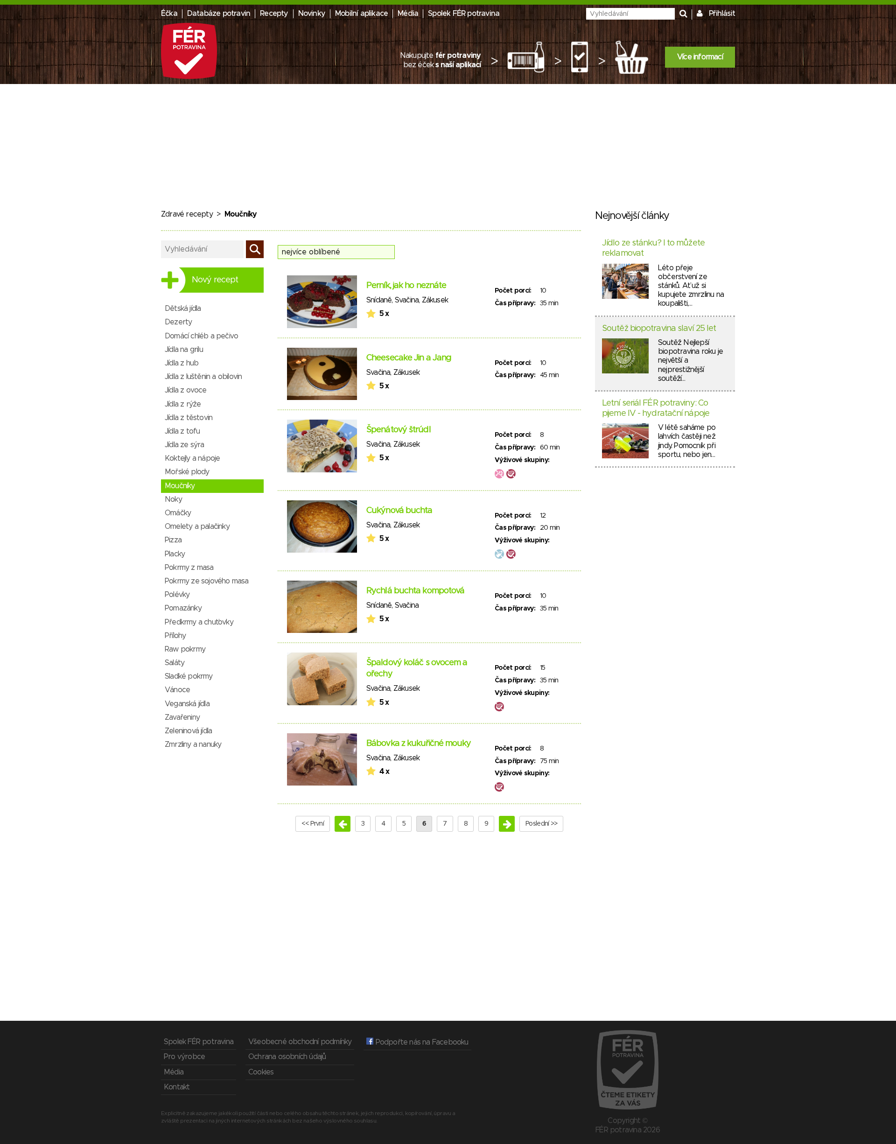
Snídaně (379, 300)
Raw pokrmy (185, 649)
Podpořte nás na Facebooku (420, 1042)
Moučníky (180, 486)
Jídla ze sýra (184, 445)
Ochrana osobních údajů (287, 1056)
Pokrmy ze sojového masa (207, 581)
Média (408, 13)
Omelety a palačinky (197, 526)
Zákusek (435, 300)
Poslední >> (541, 824)
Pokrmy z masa (189, 567)
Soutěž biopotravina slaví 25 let (659, 328)
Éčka (169, 13)
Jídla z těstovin (188, 417)
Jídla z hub (181, 363)
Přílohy (175, 635)
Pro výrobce (184, 1056)
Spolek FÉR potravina (463, 13)
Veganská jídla (187, 704)
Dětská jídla (183, 308)
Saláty (174, 663)
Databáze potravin (218, 13)
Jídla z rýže (183, 404)
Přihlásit (722, 13)
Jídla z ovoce (186, 390)
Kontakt (176, 1087)
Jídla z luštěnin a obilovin (203, 376)
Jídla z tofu (182, 431)
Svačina (407, 300)
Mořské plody (187, 472)
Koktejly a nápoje (192, 458)
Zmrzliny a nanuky (193, 744)
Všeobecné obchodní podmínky (299, 1042)
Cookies (260, 1072)
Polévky (177, 594)
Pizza (173, 540)
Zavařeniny (182, 717)
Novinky (311, 13)
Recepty (274, 13)
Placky (175, 554)
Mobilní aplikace (361, 13)
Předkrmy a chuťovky (199, 622)
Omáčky (178, 513)
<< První (312, 824)
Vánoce (177, 690)
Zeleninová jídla (188, 731)
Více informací (700, 57)
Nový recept (215, 280)
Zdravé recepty (187, 214)
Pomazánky (183, 608)
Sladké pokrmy (189, 676)
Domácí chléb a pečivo (201, 336)
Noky (173, 499)
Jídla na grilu (184, 349)
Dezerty (178, 322)
